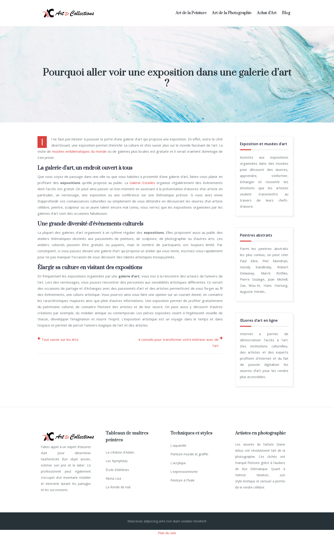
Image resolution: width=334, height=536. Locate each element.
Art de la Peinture (191, 12)
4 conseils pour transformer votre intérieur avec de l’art (178, 342)
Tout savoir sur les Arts (60, 339)
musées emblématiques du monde (79, 151)
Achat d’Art (267, 12)
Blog (286, 12)
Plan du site (167, 533)
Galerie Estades (142, 182)
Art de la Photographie (232, 12)
